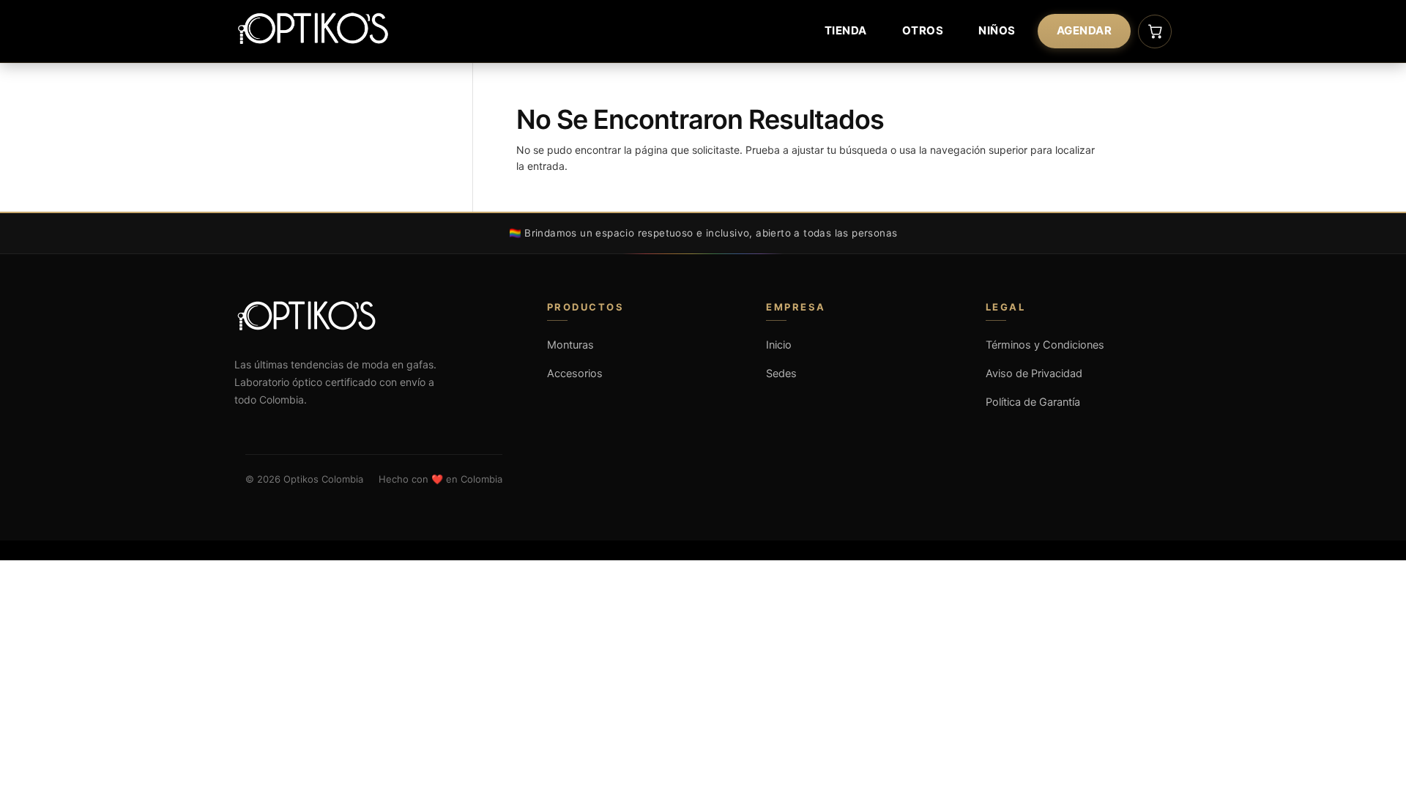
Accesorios (575, 373)
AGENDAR (1084, 30)
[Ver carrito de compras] (1155, 31)
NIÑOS (997, 30)
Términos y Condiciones (1045, 345)
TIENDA (846, 30)
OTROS (923, 30)
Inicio (779, 345)
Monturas (570, 345)
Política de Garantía (1033, 402)
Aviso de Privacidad (1034, 373)
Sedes (781, 373)
